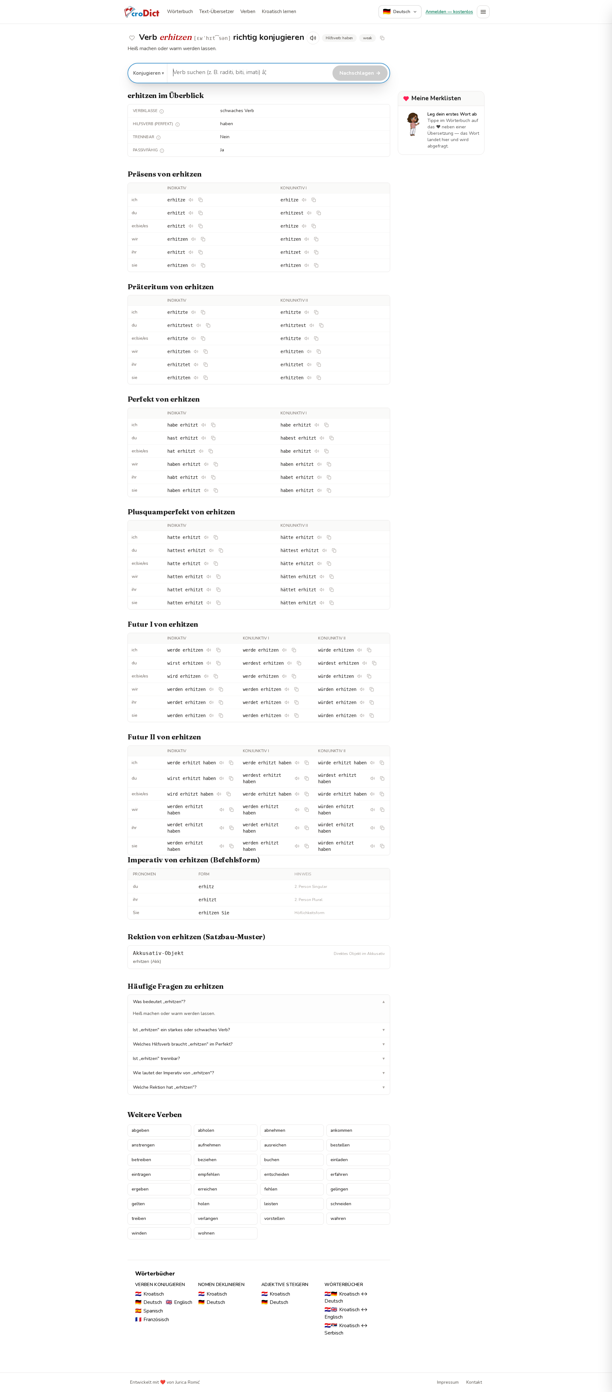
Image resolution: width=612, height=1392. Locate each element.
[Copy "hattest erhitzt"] (221, 550)
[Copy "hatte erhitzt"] (216, 537)
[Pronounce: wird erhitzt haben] (219, 794)
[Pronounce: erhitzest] (309, 213)
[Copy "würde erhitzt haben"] (382, 763)
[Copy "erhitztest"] (208, 325)
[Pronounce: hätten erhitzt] (322, 576)
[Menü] (483, 11)
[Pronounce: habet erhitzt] (319, 477)
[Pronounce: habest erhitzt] (322, 438)
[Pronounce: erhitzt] (191, 213)
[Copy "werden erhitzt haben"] (231, 809)
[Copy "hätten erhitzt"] (331, 576)
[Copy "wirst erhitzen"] (218, 663)
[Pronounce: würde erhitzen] (359, 650)
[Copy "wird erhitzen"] (216, 676)
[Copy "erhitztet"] (205, 364)
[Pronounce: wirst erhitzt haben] (221, 778)
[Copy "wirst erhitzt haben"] (231, 778)
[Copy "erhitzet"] (316, 252)
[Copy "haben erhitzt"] (216, 464)
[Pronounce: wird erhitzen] (206, 676)
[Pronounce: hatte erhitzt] (206, 537)
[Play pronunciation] (313, 38)
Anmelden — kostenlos (449, 12)
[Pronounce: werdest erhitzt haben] (297, 778)
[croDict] (141, 11)
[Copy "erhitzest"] (319, 213)
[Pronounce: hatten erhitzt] (209, 576)
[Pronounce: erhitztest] (198, 325)
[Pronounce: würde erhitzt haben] (372, 763)
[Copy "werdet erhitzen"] (221, 702)
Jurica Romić (187, 1382)
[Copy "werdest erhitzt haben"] (306, 778)
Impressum (448, 1382)
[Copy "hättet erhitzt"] (331, 590)
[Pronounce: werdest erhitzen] (289, 663)
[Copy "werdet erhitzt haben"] (231, 828)
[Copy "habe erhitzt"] (213, 425)
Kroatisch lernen (279, 11)
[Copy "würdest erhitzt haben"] (382, 778)
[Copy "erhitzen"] (203, 239)
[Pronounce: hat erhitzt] (201, 451)
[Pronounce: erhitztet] (196, 364)
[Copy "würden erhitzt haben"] (382, 809)
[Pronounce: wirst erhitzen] (209, 663)
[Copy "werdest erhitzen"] (299, 663)
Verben (247, 11)
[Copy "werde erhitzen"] (218, 650)
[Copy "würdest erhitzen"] (374, 663)
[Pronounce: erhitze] (191, 200)
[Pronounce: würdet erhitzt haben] (372, 828)
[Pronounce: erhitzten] (196, 351)
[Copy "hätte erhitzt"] (329, 537)
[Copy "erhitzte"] (203, 312)
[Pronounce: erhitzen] (193, 239)
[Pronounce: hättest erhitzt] (324, 550)
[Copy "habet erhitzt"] (329, 477)
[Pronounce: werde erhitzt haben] (221, 763)
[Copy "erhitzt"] (200, 213)
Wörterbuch (180, 11)
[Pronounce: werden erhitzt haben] (222, 809)
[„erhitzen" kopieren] (382, 38)
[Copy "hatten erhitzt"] (218, 576)
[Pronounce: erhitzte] (193, 312)
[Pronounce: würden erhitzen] (362, 689)
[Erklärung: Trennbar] (158, 137)
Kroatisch (149, 1293)
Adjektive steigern (284, 1285)
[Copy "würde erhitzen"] (369, 650)
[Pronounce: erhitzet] (306, 252)
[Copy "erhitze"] (200, 200)
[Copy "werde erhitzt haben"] (231, 763)
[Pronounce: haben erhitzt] (206, 464)
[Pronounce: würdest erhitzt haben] (372, 778)
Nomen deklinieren (221, 1285)
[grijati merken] (131, 38)
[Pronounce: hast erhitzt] (204, 438)
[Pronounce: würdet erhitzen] (362, 702)
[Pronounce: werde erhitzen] (209, 650)
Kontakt (474, 1382)
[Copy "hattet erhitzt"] (218, 590)
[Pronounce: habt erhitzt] (204, 477)
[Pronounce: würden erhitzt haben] (372, 809)
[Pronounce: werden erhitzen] (211, 689)
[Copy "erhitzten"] (205, 351)
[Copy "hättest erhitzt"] (334, 550)
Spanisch (149, 1310)
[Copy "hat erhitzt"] (211, 451)
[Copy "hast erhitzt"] (213, 438)
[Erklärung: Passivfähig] (162, 150)
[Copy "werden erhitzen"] (221, 689)
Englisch (179, 1302)
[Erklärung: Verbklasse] (161, 111)
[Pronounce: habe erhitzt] (204, 425)
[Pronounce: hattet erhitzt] (209, 590)
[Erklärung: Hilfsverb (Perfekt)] (177, 124)
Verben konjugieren (160, 1285)
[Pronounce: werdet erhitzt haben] (222, 828)
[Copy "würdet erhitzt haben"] (382, 828)
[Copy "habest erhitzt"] (331, 438)
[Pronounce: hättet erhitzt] (322, 590)
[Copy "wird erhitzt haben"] (228, 794)
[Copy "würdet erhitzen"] (371, 702)
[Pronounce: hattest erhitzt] (211, 550)
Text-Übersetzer (216, 11)
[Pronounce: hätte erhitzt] (319, 537)
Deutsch (148, 1302)
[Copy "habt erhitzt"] (213, 477)
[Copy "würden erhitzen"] (371, 689)
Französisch (152, 1319)
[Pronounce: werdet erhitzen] (211, 702)
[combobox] (249, 72)
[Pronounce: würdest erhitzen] (364, 663)
